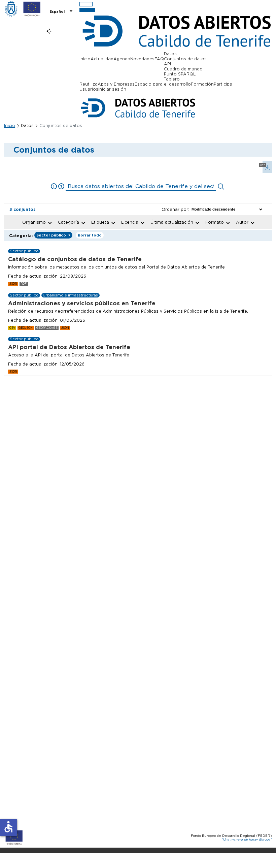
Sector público (53, 235)
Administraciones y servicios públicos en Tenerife (82, 303)
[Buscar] (221, 186)
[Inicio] (11, 9)
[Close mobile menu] (87, 10)
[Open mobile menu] (86, 4)
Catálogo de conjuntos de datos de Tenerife (75, 259)
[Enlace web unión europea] (32, 9)
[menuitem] (60, 11)
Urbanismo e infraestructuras (70, 295)
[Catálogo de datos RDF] (265, 171)
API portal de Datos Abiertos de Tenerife (69, 347)
